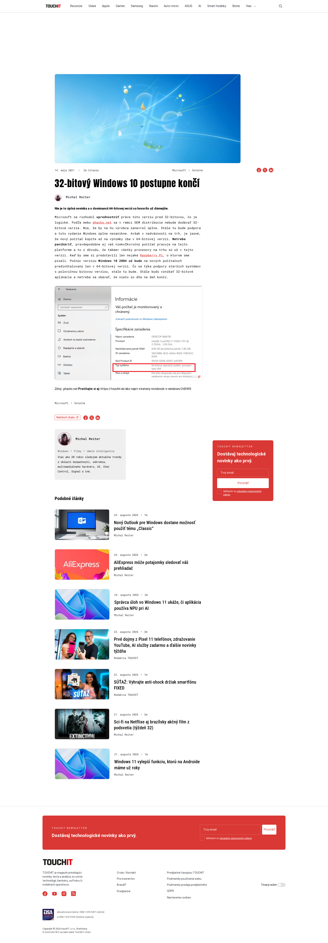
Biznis (236, 6)
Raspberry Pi (151, 255)
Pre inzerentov (126, 878)
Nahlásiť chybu (65, 417)
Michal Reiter (78, 197)
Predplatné (123, 891)
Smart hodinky (216, 6)
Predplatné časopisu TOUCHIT (185, 872)
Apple (106, 6)
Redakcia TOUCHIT (126, 658)
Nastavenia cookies (179, 897)
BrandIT (122, 884)
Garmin (120, 6)
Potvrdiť (243, 483)
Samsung (137, 6)
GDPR (170, 890)
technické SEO (52, 932)
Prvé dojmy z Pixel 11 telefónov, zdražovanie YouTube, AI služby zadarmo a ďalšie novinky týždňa (155, 645)
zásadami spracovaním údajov (236, 838)
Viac (249, 6)
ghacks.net (102, 222)
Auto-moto (171, 6)
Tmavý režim (269, 884)
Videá (92, 6)
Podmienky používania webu (184, 878)
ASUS (188, 6)
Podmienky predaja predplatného (187, 884)
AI (199, 6)
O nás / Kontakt (126, 872)
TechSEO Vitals (83, 932)
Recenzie (76, 6)
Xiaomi (153, 6)
